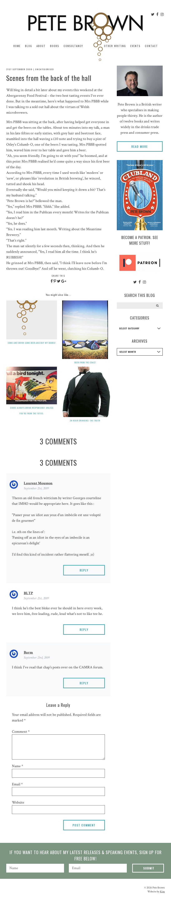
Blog (28, 46)
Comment (21, 731)
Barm (28, 652)
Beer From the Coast (85, 362)
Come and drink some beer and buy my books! (32, 342)
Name (17, 766)
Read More (139, 146)
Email (17, 784)
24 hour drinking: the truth (85, 420)
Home (17, 46)
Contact (151, 46)
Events (135, 46)
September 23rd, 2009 (37, 657)
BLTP (28, 593)
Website (18, 802)
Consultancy (73, 46)
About (41, 46)
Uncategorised (44, 69)
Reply (84, 570)
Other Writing (115, 46)
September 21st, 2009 (36, 488)
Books (54, 46)
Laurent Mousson (38, 483)
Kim (162, 891)
